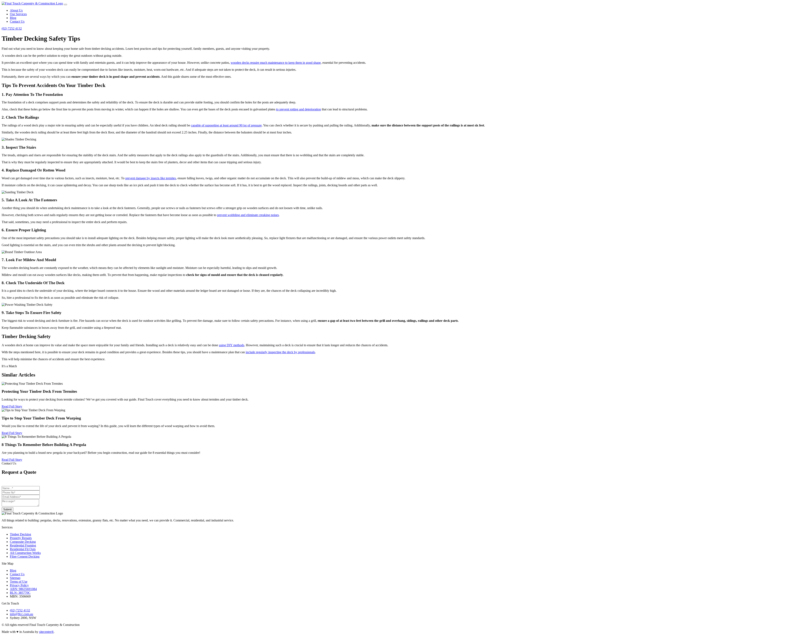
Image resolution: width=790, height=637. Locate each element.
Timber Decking (20, 534)
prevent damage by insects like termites (150, 178)
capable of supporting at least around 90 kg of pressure (226, 125)
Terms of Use (18, 581)
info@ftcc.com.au (21, 614)
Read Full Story (12, 406)
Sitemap (15, 578)
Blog (13, 18)
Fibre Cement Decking (25, 556)
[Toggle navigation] (65, 4)
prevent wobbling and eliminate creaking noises (248, 215)
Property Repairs (21, 538)
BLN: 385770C (20, 592)
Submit (7, 509)
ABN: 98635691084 (23, 589)
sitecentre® (46, 632)
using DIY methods (231, 345)
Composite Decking (23, 541)
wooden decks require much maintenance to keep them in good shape (276, 62)
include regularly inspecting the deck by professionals (280, 352)
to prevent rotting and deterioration (298, 109)
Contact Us (17, 21)
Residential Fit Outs (23, 549)
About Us (16, 10)
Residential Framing (23, 545)
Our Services (18, 14)
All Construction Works (25, 553)
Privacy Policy (19, 585)
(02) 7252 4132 (12, 28)
